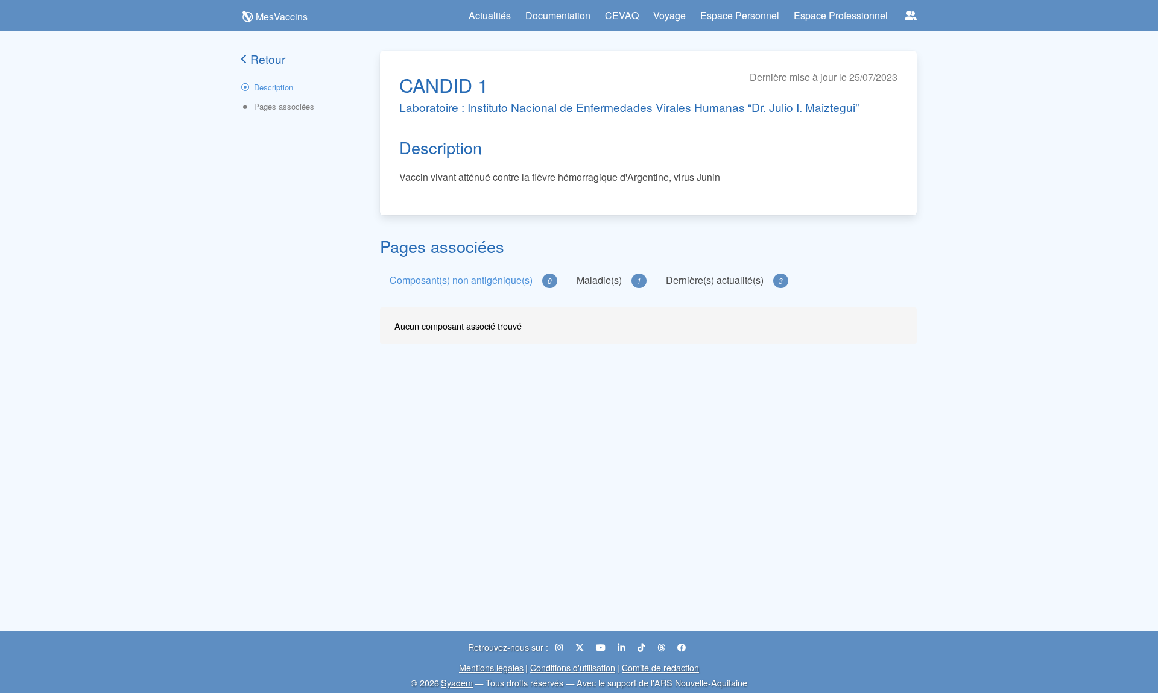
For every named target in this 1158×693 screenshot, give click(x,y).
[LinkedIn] (623, 647)
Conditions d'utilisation (572, 667)
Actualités (490, 15)
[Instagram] (561, 647)
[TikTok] (643, 647)
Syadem (457, 682)
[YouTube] (602, 647)
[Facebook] (681, 647)
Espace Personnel (739, 15)
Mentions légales (491, 667)
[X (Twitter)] (581, 647)
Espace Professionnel (841, 15)
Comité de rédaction (660, 667)
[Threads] (662, 647)
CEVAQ (622, 15)
